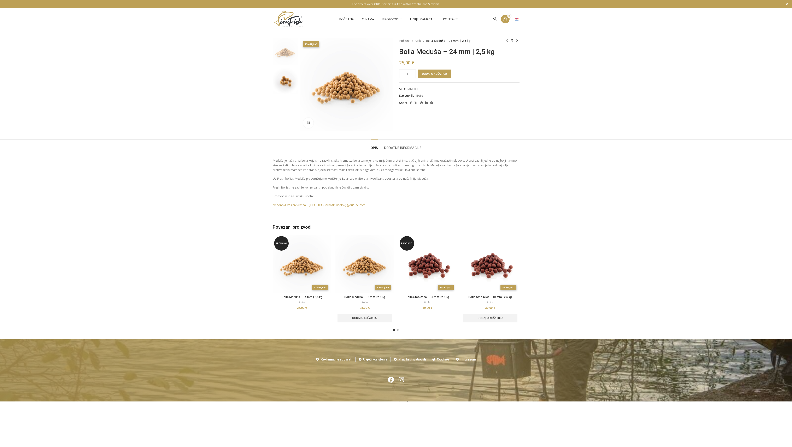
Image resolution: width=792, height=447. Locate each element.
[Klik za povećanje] (308, 123)
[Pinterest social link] (421, 103)
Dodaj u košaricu (434, 74)
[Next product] (517, 40)
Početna (404, 41)
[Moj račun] (495, 19)
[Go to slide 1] (394, 330)
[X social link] (416, 103)
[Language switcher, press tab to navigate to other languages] (517, 19)
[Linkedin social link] (426, 103)
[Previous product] (507, 40)
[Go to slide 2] (398, 330)
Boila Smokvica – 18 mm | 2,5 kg (490, 297)
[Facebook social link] (410, 103)
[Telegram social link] (431, 103)
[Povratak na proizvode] (512, 40)
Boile (418, 41)
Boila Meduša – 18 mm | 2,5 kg (364, 297)
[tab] (374, 145)
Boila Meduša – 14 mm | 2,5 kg (302, 297)
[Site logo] (289, 19)
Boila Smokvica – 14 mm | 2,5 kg (427, 297)
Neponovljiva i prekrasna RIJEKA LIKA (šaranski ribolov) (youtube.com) (319, 205)
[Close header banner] (787, 4)
